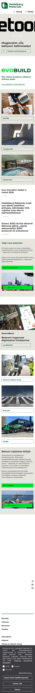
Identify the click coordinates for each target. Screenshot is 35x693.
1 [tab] (17, 36)
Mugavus (17, 666)
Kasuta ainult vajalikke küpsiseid (16, 678)
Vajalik (7, 666)
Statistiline (9, 669)
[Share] (32, 581)
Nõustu (17, 689)
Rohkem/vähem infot (24, 673)
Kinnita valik (17, 684)
